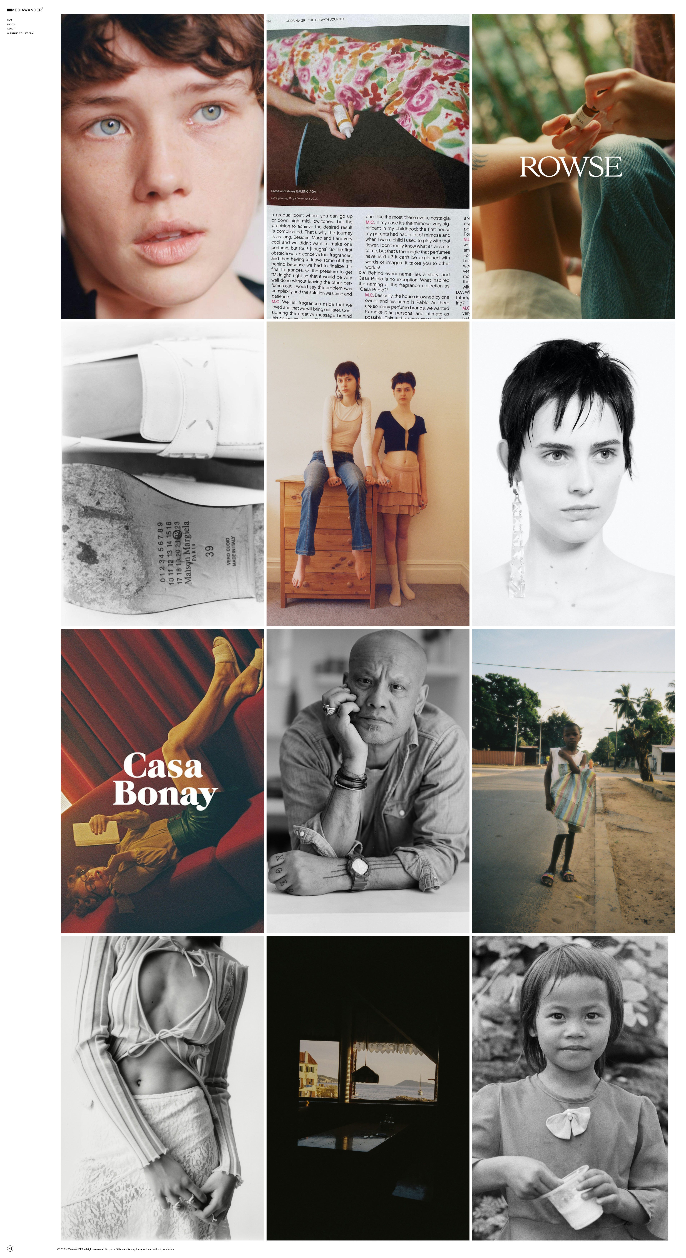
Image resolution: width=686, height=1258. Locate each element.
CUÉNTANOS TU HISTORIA (20, 33)
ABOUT (11, 28)
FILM (9, 19)
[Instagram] (10, 1248)
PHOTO (11, 24)
